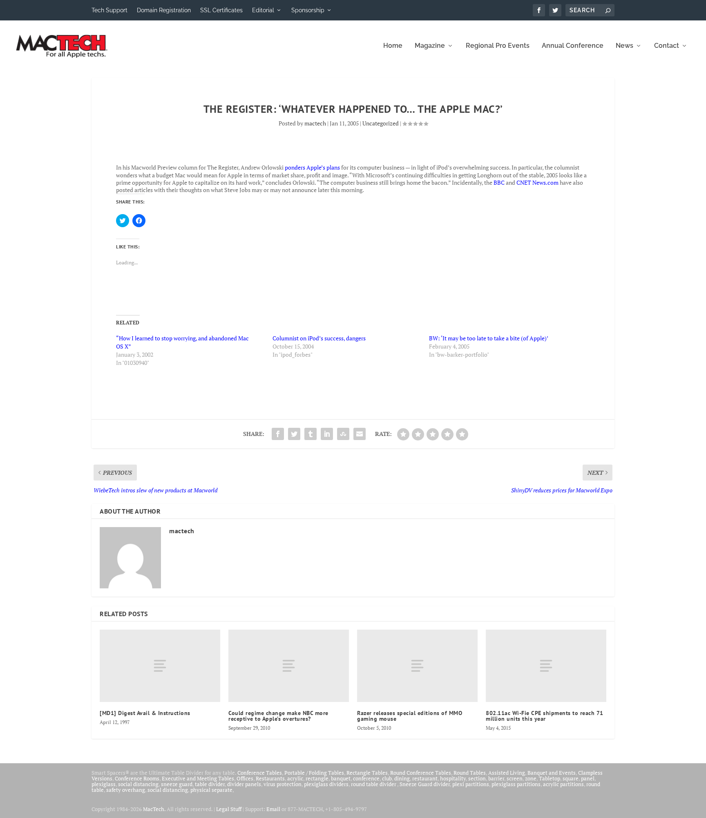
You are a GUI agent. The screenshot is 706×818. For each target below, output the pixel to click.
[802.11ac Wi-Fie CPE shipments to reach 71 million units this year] (546, 666)
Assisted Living (506, 772)
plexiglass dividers (326, 784)
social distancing (138, 784)
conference (366, 778)
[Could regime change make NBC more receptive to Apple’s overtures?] (288, 666)
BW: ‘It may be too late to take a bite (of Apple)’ (488, 338)
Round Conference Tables (420, 772)
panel (587, 778)
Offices (245, 778)
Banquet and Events (551, 772)
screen (515, 778)
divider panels (244, 784)
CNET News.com (537, 182)
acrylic (295, 778)
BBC (499, 182)
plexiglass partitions (516, 784)
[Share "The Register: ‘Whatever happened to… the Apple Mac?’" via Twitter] (294, 434)
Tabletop (549, 778)
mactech (315, 123)
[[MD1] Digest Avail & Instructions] (160, 666)
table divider (210, 784)
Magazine (430, 45)
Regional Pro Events (498, 45)
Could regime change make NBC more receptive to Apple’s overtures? (278, 715)
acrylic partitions (563, 784)
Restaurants (270, 778)
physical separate (211, 789)
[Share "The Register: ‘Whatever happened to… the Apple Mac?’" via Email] (359, 434)
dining (402, 778)
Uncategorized (380, 123)
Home (392, 45)
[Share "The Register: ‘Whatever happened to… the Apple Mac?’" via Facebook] (278, 434)
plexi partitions (470, 784)
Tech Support (109, 10)
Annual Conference (572, 45)
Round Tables (470, 772)
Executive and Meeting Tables (198, 778)
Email (273, 809)
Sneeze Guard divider (425, 784)
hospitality (453, 778)
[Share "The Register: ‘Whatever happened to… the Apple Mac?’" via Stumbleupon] (343, 434)
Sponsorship (307, 10)
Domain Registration (164, 10)
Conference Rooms (137, 778)
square (571, 778)
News (624, 45)
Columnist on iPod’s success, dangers (319, 338)
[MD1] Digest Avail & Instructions (145, 713)
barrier (496, 778)
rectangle (317, 778)
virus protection (283, 784)
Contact (666, 45)
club (387, 778)
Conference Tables (259, 772)
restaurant (425, 778)
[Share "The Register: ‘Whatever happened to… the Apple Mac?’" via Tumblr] (310, 434)
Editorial (263, 10)
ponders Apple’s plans (312, 167)
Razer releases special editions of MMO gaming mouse (409, 715)
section (477, 778)
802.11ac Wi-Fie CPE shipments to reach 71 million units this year (544, 715)
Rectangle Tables (367, 772)
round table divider (374, 784)
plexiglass (104, 784)
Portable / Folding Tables (314, 772)
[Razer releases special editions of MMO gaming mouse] (417, 666)
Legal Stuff (228, 809)
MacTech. (154, 809)
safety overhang (125, 789)
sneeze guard (176, 784)
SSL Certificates (221, 10)
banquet (341, 778)
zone (530, 778)
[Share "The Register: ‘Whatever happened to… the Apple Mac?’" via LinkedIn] (327, 434)
